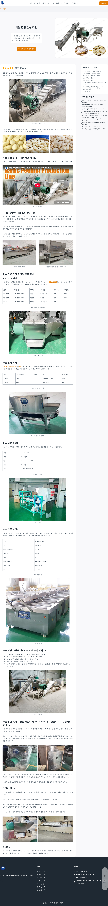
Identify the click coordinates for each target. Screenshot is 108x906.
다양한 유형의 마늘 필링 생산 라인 (93, 73)
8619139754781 (81, 871)
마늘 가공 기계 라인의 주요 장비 (92, 75)
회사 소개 (59, 3)
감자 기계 (42, 871)
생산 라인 (36, 3)
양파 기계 (42, 874)
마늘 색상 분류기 (88, 78)
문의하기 (67, 3)
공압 (20, 366)
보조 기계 (42, 890)
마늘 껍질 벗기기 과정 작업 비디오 (92, 71)
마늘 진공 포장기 (88, 80)
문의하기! (87, 91)
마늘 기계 (42, 877)
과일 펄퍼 (42, 884)
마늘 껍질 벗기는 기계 (10, 366)
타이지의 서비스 (88, 89)
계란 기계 (42, 887)
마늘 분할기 (53, 282)
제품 (4, 9)
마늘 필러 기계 (88, 77)
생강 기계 (42, 881)
